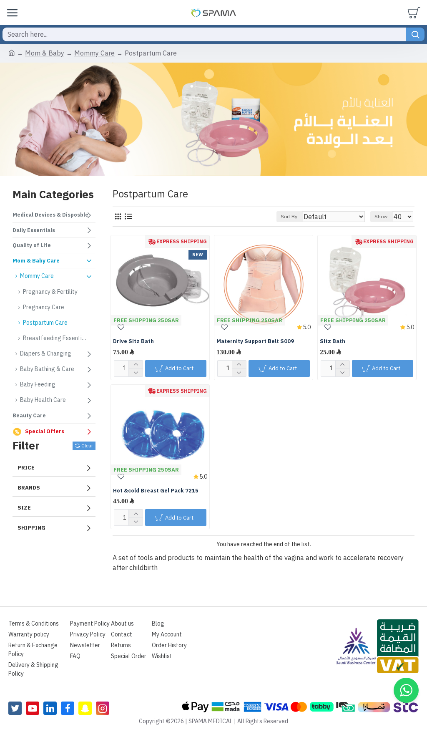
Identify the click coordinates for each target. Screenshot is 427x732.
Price (26, 468)
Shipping (31, 528)
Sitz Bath (332, 341)
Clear (87, 445)
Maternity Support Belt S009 (255, 341)
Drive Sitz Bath (133, 341)
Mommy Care (94, 53)
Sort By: (290, 216)
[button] (406, 690)
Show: (381, 216)
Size (24, 508)
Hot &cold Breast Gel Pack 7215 (155, 491)
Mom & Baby (44, 53)
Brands (29, 488)
